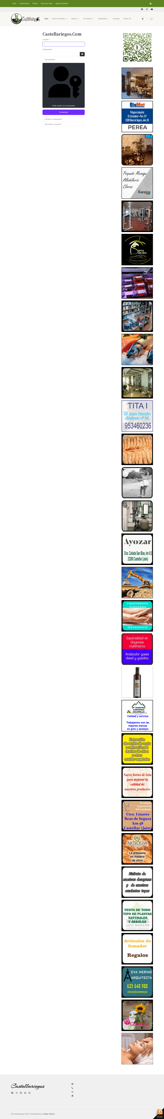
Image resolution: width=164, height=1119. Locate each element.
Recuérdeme (50, 59)
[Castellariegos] (25, 18)
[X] (16, 1093)
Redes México (49, 1114)
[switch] (143, 19)
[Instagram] (147, 9)
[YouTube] (152, 9)
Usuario (46, 39)
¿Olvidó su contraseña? (53, 119)
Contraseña (47, 49)
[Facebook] (142, 9)
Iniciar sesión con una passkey (63, 105)
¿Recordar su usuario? (52, 124)
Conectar (63, 112)
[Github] (21, 1093)
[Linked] (25, 1093)
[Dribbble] (29, 1093)
